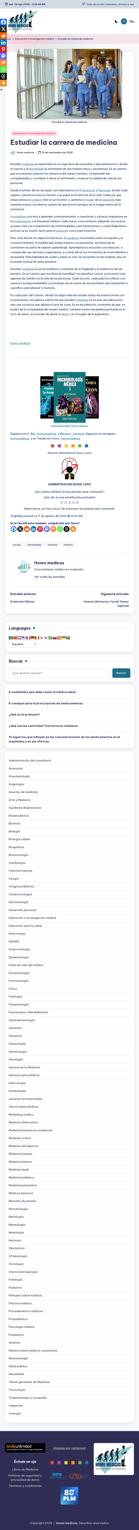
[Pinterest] (40, 529)
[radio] (62, 503)
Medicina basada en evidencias (31, 1130)
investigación (22, 221)
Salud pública (18, 1366)
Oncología (16, 1264)
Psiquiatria (16, 1335)
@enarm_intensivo (72, 433)
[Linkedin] (33, 529)
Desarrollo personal (22, 910)
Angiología (16, 784)
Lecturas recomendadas (26, 1099)
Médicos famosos (21, 1193)
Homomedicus (70, 438)
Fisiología (15, 996)
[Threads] (67, 529)
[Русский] (55, 638)
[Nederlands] (19, 638)
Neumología (17, 1225)
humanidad (36, 169)
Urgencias (16, 1405)
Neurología (16, 1232)
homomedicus (19, 438)
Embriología (17, 933)
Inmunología (17, 1091)
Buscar (16, 661)
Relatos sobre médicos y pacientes (33, 1350)
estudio (17, 544)
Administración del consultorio (30, 760)
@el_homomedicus (43, 433)
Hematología (18, 1051)
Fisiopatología (19, 1004)
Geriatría (15, 1036)
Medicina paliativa (21, 1177)
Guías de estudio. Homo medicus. (69, 425)
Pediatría (15, 1287)
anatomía (88, 190)
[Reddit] (27, 529)
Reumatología (18, 1358)
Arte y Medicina (20, 800)
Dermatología (18, 902)
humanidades (34, 544)
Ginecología (17, 1044)
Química (14, 1342)
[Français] (28, 638)
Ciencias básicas (20, 870)
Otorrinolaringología (23, 1272)
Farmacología (18, 981)
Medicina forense (20, 1154)
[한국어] (46, 638)
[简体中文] (15, 638)
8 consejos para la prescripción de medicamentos (46, 703)
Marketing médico (21, 1114)
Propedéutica (18, 1319)
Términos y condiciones (25, 1486)
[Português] (50, 638)
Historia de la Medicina (24, 1067)
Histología (16, 1059)
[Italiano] (37, 638)
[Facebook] (14, 529)
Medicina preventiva (23, 1185)
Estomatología (19, 973)
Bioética (14, 823)
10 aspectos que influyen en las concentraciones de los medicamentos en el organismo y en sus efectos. (64, 739)
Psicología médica (21, 1327)
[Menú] (132, 21)
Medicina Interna (20, 1162)
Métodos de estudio (22, 1201)
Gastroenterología (22, 1020)
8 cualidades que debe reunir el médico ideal (42, 692)
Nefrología (16, 1217)
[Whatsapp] (60, 529)
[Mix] (53, 529)
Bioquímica (16, 847)
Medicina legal (19, 1169)
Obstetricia (17, 1248)
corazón (36, 199)
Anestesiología (19, 776)
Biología (14, 831)
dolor (65, 314)
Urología (15, 1413)
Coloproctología (20, 894)
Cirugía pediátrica (21, 886)
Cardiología (17, 863)
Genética (15, 1028)
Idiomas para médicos (24, 1075)
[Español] (59, 638)
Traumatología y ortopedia (28, 1398)
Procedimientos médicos (26, 1311)
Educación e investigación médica (34, 133)
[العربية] (11, 638)
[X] (20, 529)
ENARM (14, 941)
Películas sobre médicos (25, 1295)
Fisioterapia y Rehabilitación (28, 1012)
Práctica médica (20, 1303)
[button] (49, 577)
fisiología (104, 190)
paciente (109, 199)
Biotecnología (18, 855)
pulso (90, 199)
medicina (28, 164)
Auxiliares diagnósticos (25, 808)
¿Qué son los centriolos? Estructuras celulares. (43, 726)
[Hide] (1, 89)
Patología (16, 1280)
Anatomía (16, 768)
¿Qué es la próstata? (24, 714)
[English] (24, 638)
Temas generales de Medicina (29, 1382)
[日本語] (41, 638)
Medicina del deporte (23, 1146)
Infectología (17, 1083)
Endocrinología (19, 949)
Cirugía (14, 878)
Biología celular (19, 839)
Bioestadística (19, 816)
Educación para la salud (25, 926)
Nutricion (15, 1240)
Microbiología (18, 1209)
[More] (73, 529)
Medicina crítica (20, 1138)
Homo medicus (20, 343)
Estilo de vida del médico (26, 965)
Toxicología (17, 1390)
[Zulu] (68, 638)
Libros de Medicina (25, 1469)
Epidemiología (19, 957)
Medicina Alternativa (23, 1122)
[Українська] (64, 638)
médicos (68, 544)
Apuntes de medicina (23, 792)
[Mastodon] (47, 529)
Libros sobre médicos (23, 1106)
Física (13, 989)
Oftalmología (18, 1256)
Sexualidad (16, 1374)
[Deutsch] (33, 638)
